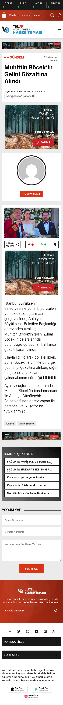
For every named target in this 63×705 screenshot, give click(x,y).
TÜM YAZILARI (31, 193)
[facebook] (10, 631)
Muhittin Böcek (26, 423)
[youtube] (36, 631)
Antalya (10, 423)
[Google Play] (41, 689)
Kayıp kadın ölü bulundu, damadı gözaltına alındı (27, 485)
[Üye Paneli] (57, 15)
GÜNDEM (17, 57)
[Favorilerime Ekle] (55, 244)
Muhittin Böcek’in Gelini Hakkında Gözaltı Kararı (28, 493)
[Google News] (20, 96)
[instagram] (27, 631)
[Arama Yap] (50, 15)
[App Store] (18, 689)
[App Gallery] (31, 696)
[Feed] (54, 631)
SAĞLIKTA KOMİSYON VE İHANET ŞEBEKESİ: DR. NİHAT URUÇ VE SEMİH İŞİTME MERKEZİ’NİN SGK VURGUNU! (30, 462)
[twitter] (19, 631)
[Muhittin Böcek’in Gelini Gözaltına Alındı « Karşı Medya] (22, 29)
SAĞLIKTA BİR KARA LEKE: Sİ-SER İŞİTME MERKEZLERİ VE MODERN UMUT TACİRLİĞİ (31, 470)
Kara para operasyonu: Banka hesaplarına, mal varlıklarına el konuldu (31, 477)
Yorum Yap (31, 568)
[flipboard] (45, 631)
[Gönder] (57, 610)
